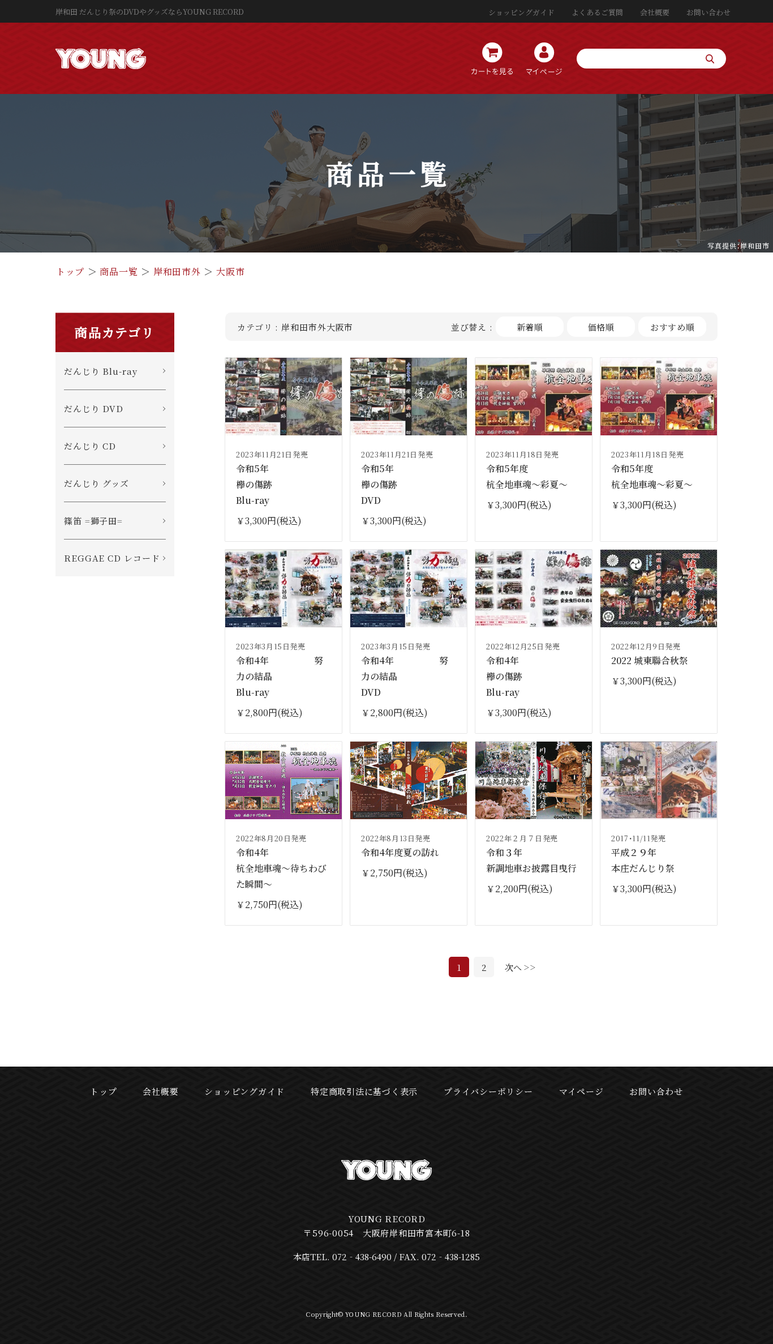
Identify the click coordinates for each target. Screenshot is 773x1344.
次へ (513, 967)
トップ (70, 271)
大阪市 (230, 271)
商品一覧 (119, 271)
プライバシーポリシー (488, 1091)
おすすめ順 (672, 327)
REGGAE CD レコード (112, 558)
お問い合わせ (708, 12)
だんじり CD (90, 446)
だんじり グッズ (96, 483)
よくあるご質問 (597, 12)
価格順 (601, 327)
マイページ (581, 1091)
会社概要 (654, 12)
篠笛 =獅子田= (93, 521)
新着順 (530, 327)
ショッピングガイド (521, 12)
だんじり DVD (93, 408)
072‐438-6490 (362, 1256)
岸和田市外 (177, 271)
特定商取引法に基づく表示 (364, 1091)
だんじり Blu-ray (101, 371)
